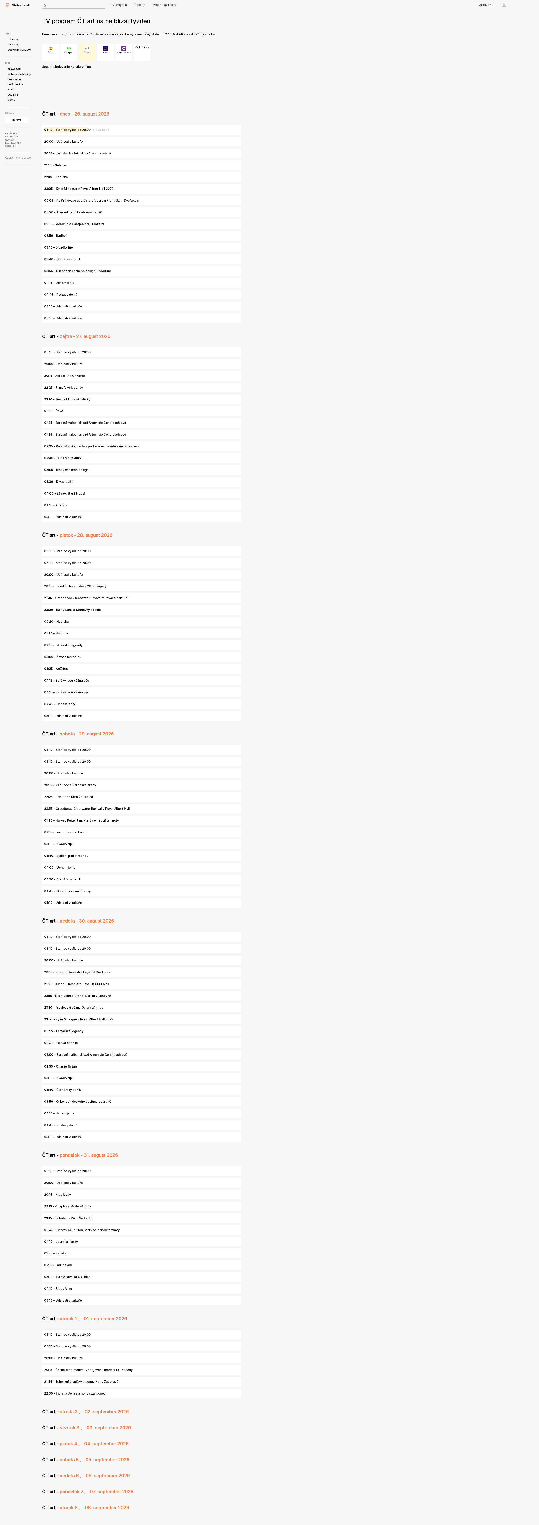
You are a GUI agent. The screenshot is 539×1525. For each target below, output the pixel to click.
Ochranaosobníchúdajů (12, 136)
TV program (119, 5)
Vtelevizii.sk (19, 5)
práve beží (14, 68)
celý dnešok (15, 84)
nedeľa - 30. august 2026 (87, 921)
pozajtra (13, 94)
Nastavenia (485, 5)
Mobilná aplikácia (164, 5)
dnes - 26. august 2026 (84, 114)
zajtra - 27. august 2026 (85, 336)
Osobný (139, 5)
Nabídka (179, 34)
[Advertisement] (118, 90)
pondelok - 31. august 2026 (89, 1155)
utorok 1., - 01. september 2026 (93, 1318)
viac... (11, 99)
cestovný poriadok (19, 49)
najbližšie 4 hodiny (19, 74)
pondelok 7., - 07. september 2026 (96, 1491)
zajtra (11, 89)
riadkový (13, 44)
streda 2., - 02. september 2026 (94, 1411)
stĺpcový (13, 39)
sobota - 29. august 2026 (87, 734)
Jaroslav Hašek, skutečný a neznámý (122, 34)
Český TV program (18, 157)
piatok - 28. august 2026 (86, 535)
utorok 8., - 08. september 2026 (94, 1507)
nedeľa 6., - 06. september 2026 (95, 1475)
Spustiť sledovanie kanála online (66, 66)
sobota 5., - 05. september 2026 (94, 1459)
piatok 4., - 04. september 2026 (94, 1443)
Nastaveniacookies (13, 144)
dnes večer (15, 79)
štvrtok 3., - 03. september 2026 (95, 1427)
